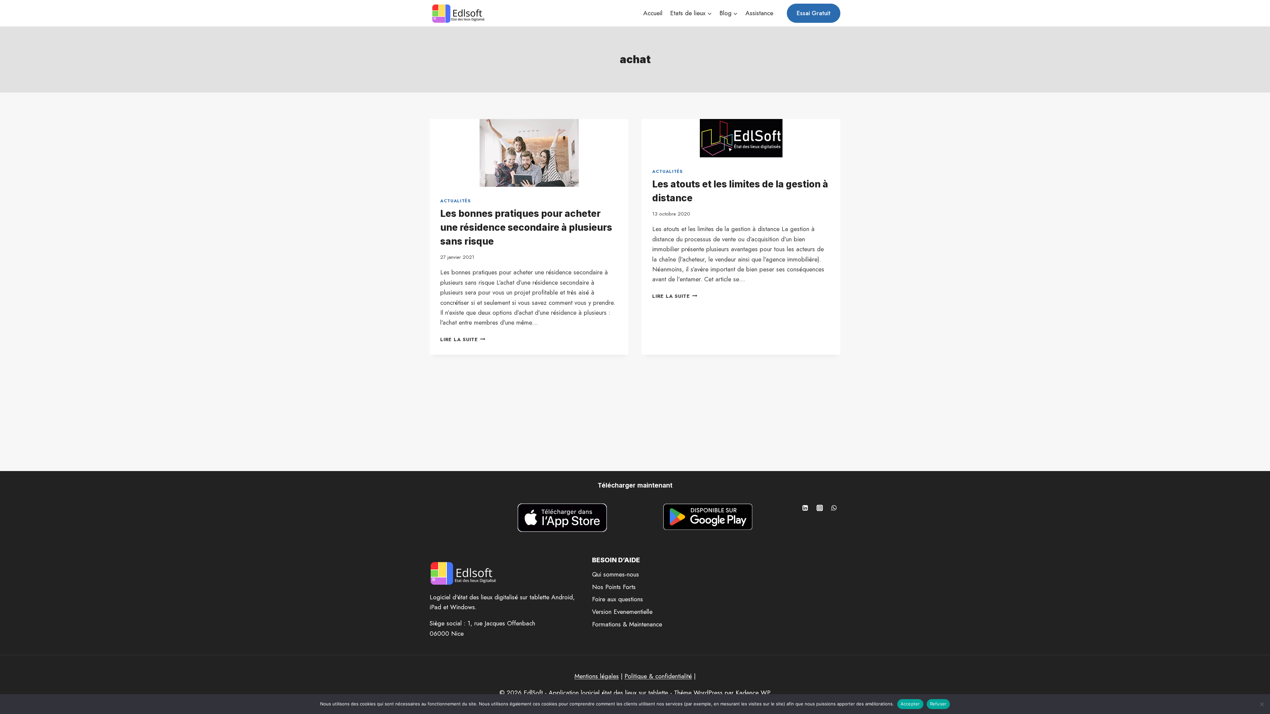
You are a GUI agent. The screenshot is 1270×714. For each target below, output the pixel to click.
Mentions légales (596, 676)
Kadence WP (753, 692)
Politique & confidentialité (658, 676)
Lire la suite (463, 339)
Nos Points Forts (614, 586)
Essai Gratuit (813, 13)
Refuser (938, 703)
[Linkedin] (805, 508)
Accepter (910, 703)
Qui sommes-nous (615, 574)
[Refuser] (1261, 704)
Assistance (759, 13)
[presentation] (529, 153)
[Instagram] (819, 508)
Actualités (455, 201)
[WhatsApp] (834, 508)
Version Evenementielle (622, 611)
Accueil (652, 13)
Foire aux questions (617, 599)
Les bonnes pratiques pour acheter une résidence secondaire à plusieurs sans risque (526, 227)
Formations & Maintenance (627, 624)
